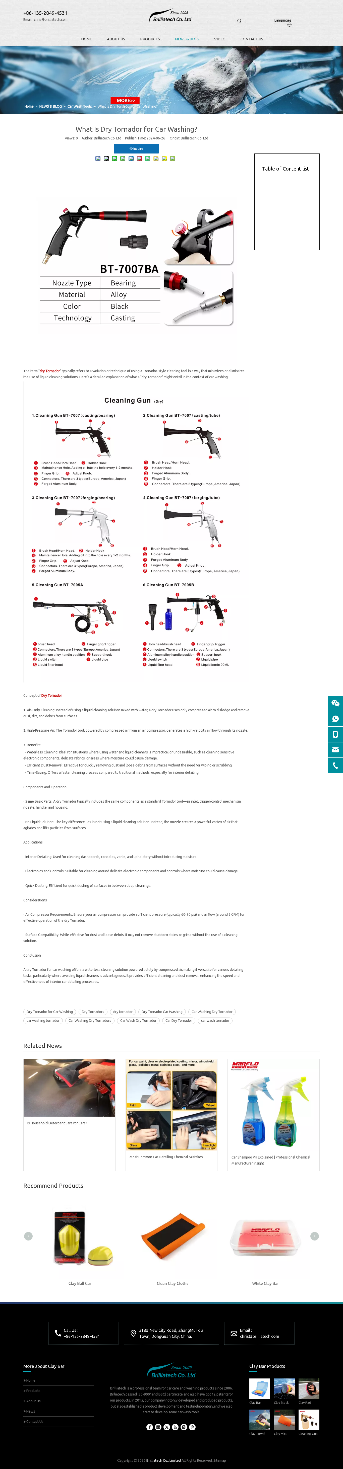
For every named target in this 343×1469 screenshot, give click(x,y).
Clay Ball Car (78, 1283)
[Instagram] (184, 1427)
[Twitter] (166, 1427)
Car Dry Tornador (178, 1021)
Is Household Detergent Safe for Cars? (57, 1123)
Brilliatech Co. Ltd (194, 138)
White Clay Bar (264, 1283)
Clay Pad (305, 1402)
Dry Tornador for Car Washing (50, 1012)
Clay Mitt (280, 1433)
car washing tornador (43, 1021)
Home (30, 1380)
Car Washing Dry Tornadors (90, 1021)
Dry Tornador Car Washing (162, 1012)
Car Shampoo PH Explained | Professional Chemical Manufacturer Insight (271, 1160)
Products (33, 1391)
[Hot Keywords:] (239, 21)
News (30, 1411)
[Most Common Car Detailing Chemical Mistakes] (171, 1104)
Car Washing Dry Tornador (212, 1012)
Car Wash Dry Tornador (138, 1021)
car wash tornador (215, 1021)
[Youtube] (175, 1427)
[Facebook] (149, 1427)
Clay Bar (255, 1402)
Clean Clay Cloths (171, 1283)
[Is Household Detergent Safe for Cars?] (69, 1087)
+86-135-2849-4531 (82, 1336)
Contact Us (34, 1422)
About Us (33, 1401)
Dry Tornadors (93, 1012)
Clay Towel (257, 1433)
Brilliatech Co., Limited (163, 1460)
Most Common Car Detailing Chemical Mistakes (166, 1157)
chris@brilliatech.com (51, 20)
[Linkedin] (158, 1427)
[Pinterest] (192, 1427)
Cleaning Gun (308, 1433)
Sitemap (219, 1460)
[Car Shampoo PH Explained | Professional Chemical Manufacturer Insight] (273, 1105)
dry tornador (123, 1012)
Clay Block (281, 1402)
